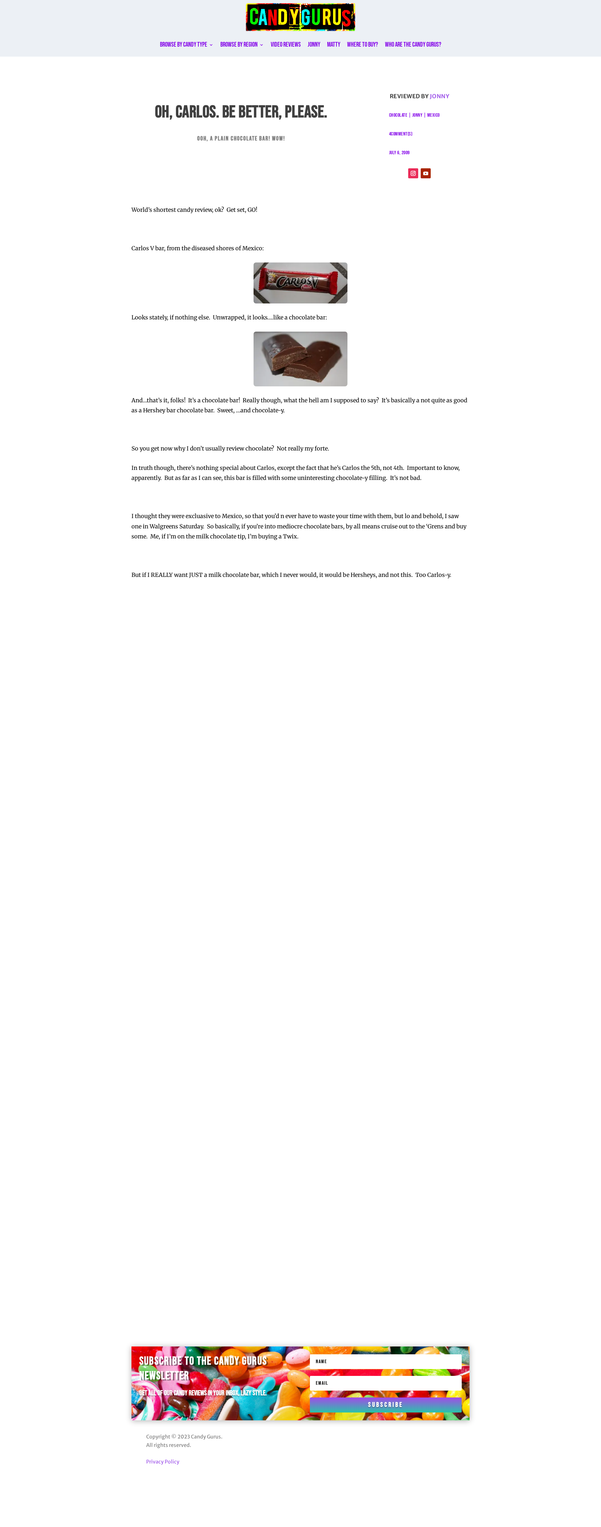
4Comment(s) (401, 134)
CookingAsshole (185, 771)
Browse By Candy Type (183, 44)
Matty (333, 44)
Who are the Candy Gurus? (413, 44)
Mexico (433, 115)
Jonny (314, 44)
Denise (174, 813)
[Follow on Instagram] (413, 173)
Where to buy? (362, 44)
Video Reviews (286, 44)
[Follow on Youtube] (426, 173)
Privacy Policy (162, 1461)
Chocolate (398, 115)
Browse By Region (239, 44)
